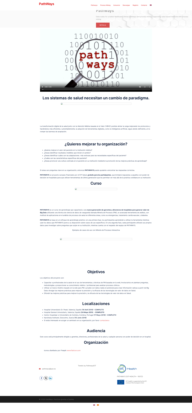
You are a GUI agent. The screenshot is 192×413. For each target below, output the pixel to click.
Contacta (144, 5)
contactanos (104, 320)
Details (103, 25)
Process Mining (105, 5)
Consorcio (116, 5)
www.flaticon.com (73, 350)
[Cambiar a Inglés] (151, 5)
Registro (135, 5)
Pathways (94, 5)
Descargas (126, 5)
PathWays (46, 4)
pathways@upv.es (49, 369)
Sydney (71, 399)
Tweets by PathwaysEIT (87, 366)
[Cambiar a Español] (98, 404)
